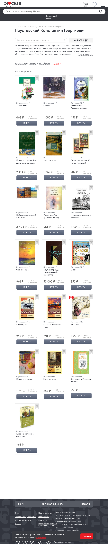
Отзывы (18, 524)
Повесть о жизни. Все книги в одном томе (26, 162)
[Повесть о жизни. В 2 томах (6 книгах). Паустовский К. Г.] (81, 143)
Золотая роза (49, 160)
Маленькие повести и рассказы (81, 216)
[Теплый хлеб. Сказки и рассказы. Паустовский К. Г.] (81, 89)
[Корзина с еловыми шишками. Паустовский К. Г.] (27, 417)
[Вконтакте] (17, 541)
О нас (17, 513)
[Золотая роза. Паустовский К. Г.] (54, 143)
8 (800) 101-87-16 (83, 515)
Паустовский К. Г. (23, 103)
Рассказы (75, 324)
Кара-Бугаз (21, 324)
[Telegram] (32, 541)
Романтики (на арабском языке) (51, 216)
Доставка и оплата (23, 520)
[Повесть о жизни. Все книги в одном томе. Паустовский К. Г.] (27, 143)
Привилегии (43, 516)
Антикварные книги (52, 504)
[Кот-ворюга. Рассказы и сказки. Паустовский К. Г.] (81, 362)
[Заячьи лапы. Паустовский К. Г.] (27, 89)
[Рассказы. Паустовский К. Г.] (81, 308)
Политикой (41, 537)
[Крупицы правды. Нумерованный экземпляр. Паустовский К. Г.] (54, 253)
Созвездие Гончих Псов (52, 326)
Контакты (42, 520)
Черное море (22, 269)
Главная (18, 26)
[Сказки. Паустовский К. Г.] (54, 88)
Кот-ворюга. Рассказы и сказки (81, 380)
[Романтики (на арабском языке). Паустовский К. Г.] (54, 198)
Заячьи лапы (21, 105)
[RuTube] (25, 541)
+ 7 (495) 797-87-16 (67, 515)
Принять (87, 536)
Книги (25, 26)
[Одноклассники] (40, 541)
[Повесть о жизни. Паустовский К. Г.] (27, 362)
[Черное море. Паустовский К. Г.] (27, 253)
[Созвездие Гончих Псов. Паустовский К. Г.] (54, 308)
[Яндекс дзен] (48, 541)
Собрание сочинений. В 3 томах (26, 216)
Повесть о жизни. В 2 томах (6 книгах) (80, 162)
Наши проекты (45, 513)
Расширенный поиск (51, 17)
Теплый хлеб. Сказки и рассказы (79, 107)
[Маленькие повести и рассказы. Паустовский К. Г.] (81, 198)
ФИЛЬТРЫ (79, 40)
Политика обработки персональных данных (45, 524)
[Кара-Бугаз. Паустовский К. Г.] (27, 308)
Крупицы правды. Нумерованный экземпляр (51, 272)
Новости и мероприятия (25, 516)
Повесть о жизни (24, 379)
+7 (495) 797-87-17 (67, 527)
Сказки (46, 105)
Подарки (86, 504)
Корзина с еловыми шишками (25, 435)
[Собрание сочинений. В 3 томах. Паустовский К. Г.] (27, 193)
